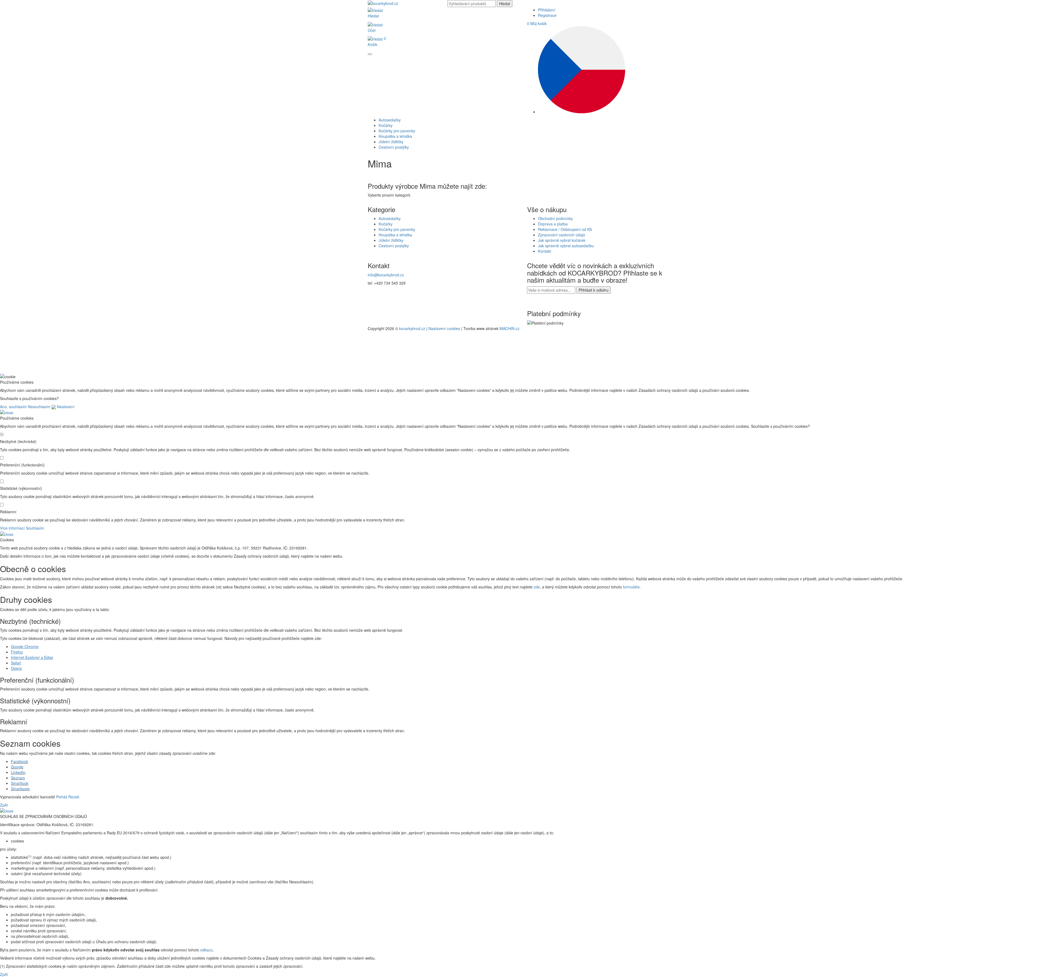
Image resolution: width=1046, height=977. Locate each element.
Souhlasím (35, 528)
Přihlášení (546, 10)
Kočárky (386, 224)
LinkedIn (18, 772)
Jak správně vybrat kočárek (561, 240)
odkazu (206, 949)
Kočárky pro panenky (397, 229)
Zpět (4, 805)
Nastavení (65, 406)
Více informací (12, 528)
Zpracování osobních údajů (561, 234)
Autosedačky (390, 218)
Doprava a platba (553, 224)
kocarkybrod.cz (412, 328)
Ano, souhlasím (13, 406)
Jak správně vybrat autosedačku (566, 245)
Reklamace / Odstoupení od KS (565, 229)
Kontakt (544, 251)
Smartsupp (20, 788)
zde (537, 587)
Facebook (19, 761)
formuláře (631, 587)
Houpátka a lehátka (395, 234)
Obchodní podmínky (555, 218)
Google (17, 767)
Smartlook (19, 783)
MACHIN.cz (509, 328)
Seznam (18, 777)
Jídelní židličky (391, 240)
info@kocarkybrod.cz (386, 274)
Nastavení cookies (444, 328)
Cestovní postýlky (394, 245)
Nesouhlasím (39, 406)
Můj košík (537, 23)
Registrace (547, 15)
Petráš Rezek (67, 796)
